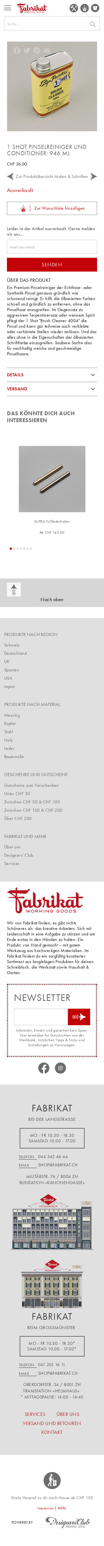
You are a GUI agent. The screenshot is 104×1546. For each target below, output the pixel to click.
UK (7, 661)
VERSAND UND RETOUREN (52, 1423)
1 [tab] (11, 549)
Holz (8, 740)
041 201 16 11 (51, 1365)
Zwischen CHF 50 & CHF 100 (32, 802)
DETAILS (15, 375)
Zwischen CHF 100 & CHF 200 (33, 810)
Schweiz (11, 645)
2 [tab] (14, 549)
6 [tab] (27, 549)
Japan (9, 686)
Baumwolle (14, 756)
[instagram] (60, 1068)
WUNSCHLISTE (84, 8)
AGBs (62, 1508)
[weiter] (94, 176)
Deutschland (15, 653)
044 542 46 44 (53, 1157)
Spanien (11, 670)
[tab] (52, 375)
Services (12, 863)
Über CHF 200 (18, 818)
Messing (12, 715)
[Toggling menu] (7, 8)
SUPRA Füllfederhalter (52, 521)
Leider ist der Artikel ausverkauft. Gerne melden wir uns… (51, 231)
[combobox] (52, 23)
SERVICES (73, 8)
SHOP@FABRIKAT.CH (58, 1165)
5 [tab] (24, 549)
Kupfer (10, 723)
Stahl (8, 732)
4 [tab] (21, 549)
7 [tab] (31, 549)
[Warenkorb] (95, 8)
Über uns (12, 847)
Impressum (45, 1508)
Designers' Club (18, 855)
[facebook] (43, 1068)
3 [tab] (17, 549)
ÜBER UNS (68, 1414)
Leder (9, 748)
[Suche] (86, 24)
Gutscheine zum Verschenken (31, 785)
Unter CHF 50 (17, 793)
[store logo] (32, 8)
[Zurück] (9, 176)
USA (8, 678)
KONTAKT (51, 1432)
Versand (17, 389)
